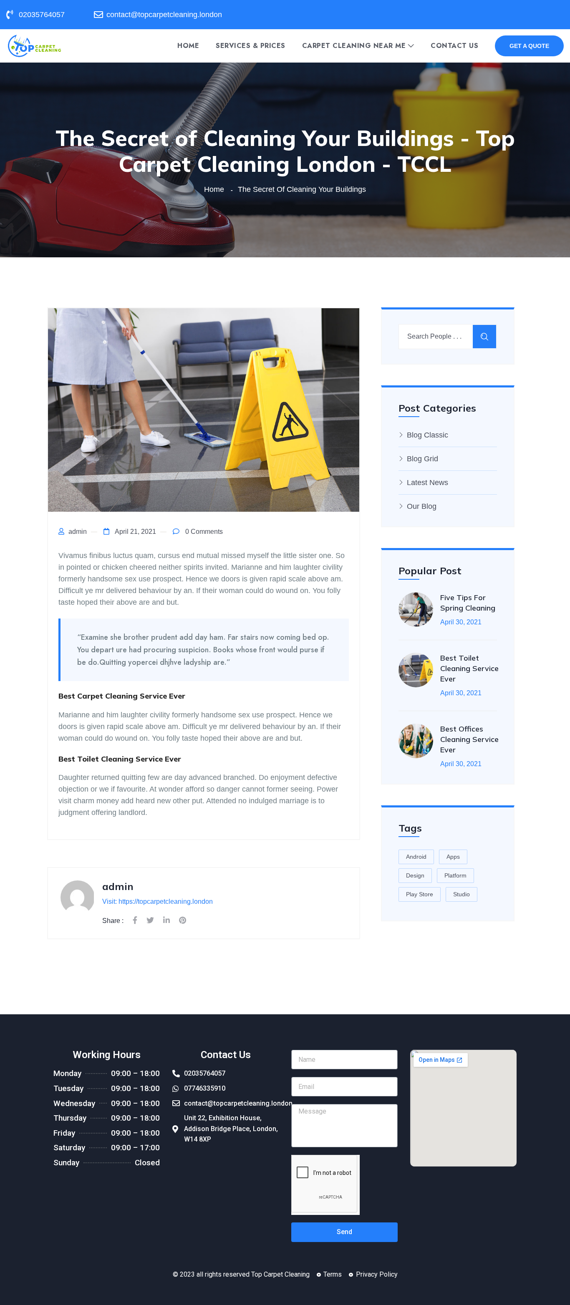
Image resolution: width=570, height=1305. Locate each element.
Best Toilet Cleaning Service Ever (469, 668)
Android (416, 856)
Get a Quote (529, 46)
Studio (461, 894)
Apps (453, 856)
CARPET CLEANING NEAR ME (354, 46)
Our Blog (421, 506)
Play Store (419, 894)
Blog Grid (422, 459)
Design (415, 875)
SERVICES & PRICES (250, 46)
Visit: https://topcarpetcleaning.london (157, 901)
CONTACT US (454, 46)
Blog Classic (427, 435)
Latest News (427, 482)
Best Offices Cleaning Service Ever (469, 739)
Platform (455, 875)
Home (188, 46)
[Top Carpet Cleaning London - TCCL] (34, 45)
